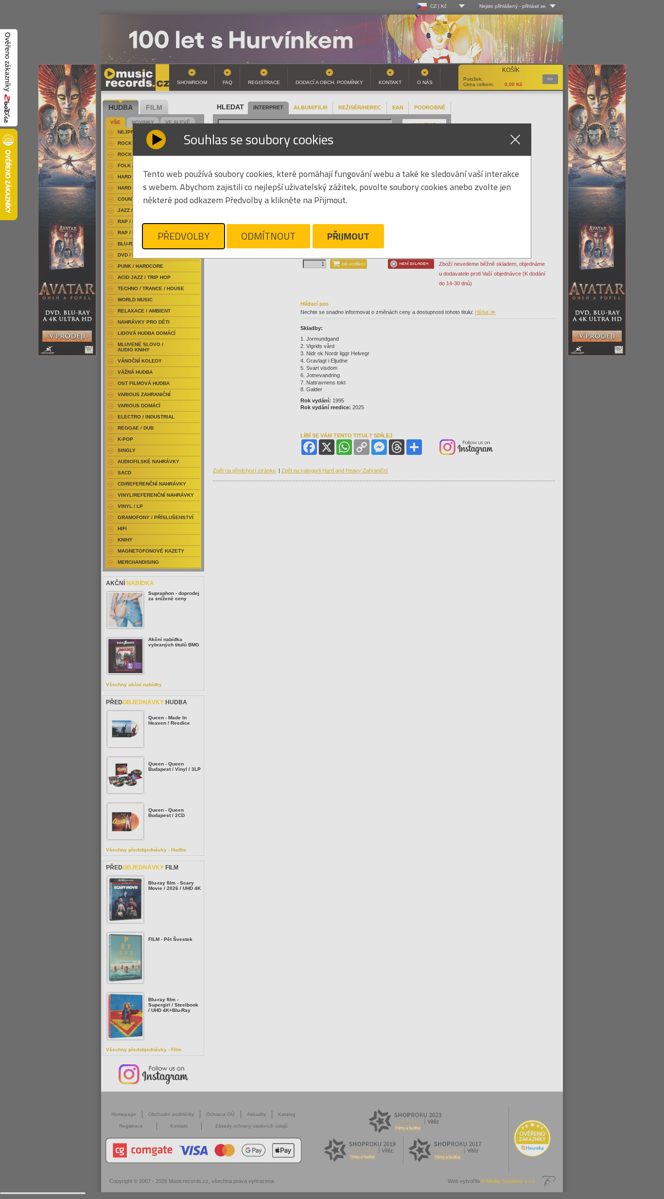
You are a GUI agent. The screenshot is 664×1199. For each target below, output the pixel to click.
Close (515, 139)
